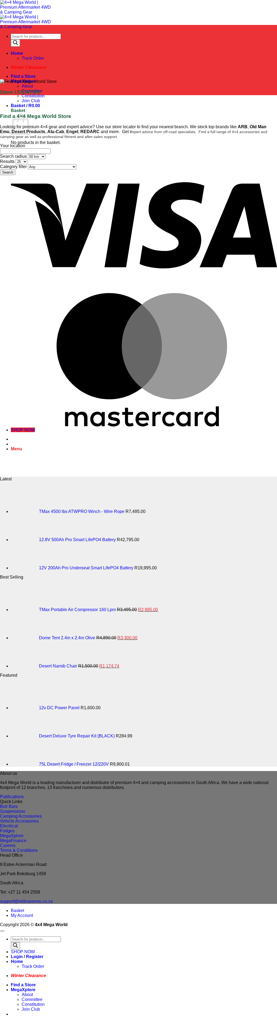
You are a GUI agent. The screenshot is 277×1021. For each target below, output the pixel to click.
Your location (12, 145)
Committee (32, 999)
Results (7, 161)
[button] (25, 105)
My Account (22, 915)
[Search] (15, 43)
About (27, 86)
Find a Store (23, 76)
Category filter (13, 166)
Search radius (13, 156)
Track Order (33, 58)
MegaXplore (23, 989)
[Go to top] (2, 931)
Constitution (33, 96)
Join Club (31, 100)
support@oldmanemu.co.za (26, 901)
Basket (17, 910)
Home (17, 53)
